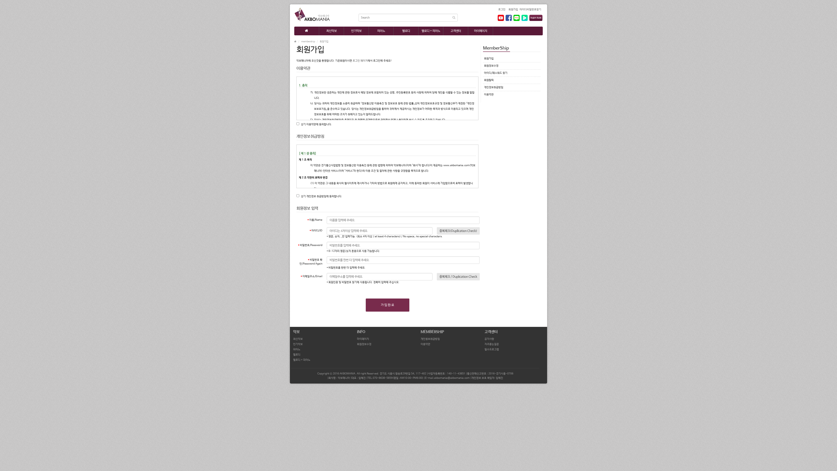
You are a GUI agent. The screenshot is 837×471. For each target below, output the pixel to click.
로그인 (501, 9)
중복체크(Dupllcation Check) (458, 231)
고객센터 (456, 31)
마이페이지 (480, 31)
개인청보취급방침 (430, 339)
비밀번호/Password (311, 245)
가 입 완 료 (387, 305)
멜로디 (406, 31)
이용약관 (489, 94)
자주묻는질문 (492, 344)
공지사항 (489, 339)
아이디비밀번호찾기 (530, 9)
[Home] (306, 31)
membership (308, 41)
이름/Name (315, 220)
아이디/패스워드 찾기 (495, 73)
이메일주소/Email (312, 276)
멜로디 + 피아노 (431, 31)
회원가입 (513, 9)
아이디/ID (316, 230)
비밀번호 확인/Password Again (310, 261)
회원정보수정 (491, 65)
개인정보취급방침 (493, 87)
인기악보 (356, 31)
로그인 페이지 (360, 60)
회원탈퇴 (489, 80)
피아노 (381, 31)
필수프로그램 (492, 349)
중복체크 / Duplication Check (458, 276)
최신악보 (331, 31)
